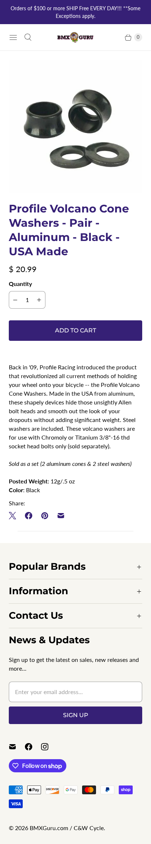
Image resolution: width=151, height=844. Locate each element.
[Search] (28, 37)
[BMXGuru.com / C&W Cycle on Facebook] (33, 747)
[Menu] (13, 37)
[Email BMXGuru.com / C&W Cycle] (17, 747)
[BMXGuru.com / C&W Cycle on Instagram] (49, 747)
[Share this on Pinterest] (45, 516)
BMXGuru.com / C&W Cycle (67, 827)
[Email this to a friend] (61, 516)
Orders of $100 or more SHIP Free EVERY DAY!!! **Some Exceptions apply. (75, 12)
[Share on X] (15, 516)
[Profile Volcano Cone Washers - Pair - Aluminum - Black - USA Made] (75, 126)
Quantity (20, 283)
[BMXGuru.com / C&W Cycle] (75, 37)
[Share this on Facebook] (29, 516)
